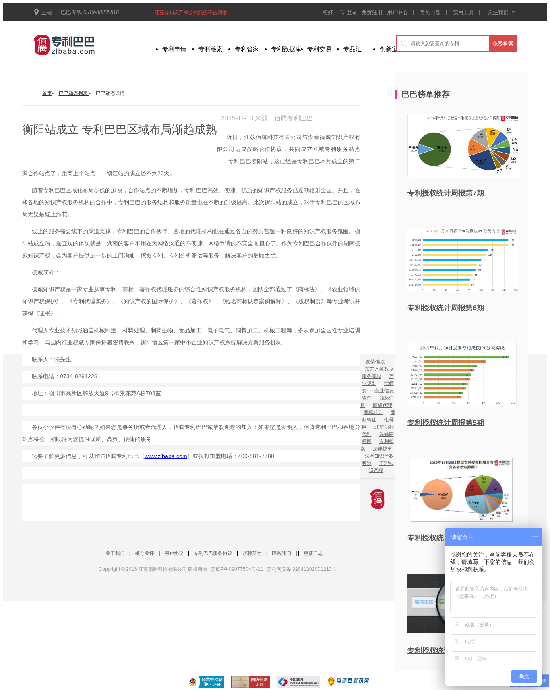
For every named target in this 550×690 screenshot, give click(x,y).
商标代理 (382, 405)
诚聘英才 (252, 553)
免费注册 (373, 12)
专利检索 (210, 49)
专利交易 (319, 49)
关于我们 (115, 553)
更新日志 (313, 553)
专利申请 (174, 49)
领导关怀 (144, 553)
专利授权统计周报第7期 (445, 193)
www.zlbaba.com (166, 456)
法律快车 (382, 449)
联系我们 (281, 553)
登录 (353, 12)
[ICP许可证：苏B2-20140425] (205, 683)
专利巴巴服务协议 (213, 553)
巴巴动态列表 (74, 93)
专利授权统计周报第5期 (445, 423)
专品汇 (352, 49)
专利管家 (247, 49)
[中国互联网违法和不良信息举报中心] (298, 683)
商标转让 (373, 412)
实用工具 (463, 12)
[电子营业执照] (348, 683)
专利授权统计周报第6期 (445, 308)
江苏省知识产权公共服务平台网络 (191, 12)
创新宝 (389, 49)
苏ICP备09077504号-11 (237, 569)
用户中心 (397, 12)
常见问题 (430, 12)
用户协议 (174, 553)
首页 (47, 93)
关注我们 (501, 12)
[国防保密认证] (250, 683)
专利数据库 (286, 49)
